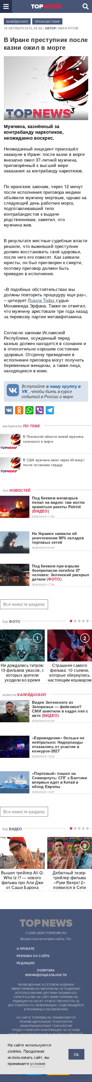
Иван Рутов (68, 28)
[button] (6, 6)
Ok (76, 1054)
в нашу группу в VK (51, 388)
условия (37, 1063)
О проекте (26, 948)
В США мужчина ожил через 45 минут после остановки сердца (54, 462)
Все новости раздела (24, 604)
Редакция (25, 963)
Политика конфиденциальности (46, 972)
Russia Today (42, 300)
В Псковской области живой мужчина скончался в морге (53, 439)
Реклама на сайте (33, 955)
